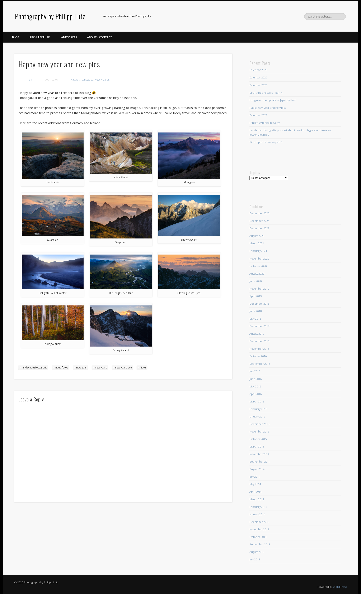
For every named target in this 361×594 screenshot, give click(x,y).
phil (30, 79)
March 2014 (256, 499)
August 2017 (256, 333)
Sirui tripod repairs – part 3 (265, 142)
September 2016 (259, 364)
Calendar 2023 (258, 85)
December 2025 (259, 213)
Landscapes (68, 37)
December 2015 (259, 424)
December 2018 (259, 303)
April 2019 (255, 296)
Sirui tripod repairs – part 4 (265, 93)
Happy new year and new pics (267, 108)
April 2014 (255, 491)
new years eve (123, 367)
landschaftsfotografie (34, 367)
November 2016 (259, 349)
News (143, 367)
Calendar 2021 (258, 115)
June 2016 (255, 379)
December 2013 (259, 522)
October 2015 (258, 439)
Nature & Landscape (82, 79)
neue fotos (61, 367)
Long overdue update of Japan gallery (272, 100)
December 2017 (259, 326)
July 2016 (254, 371)
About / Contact (99, 37)
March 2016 (256, 401)
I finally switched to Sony (264, 123)
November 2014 (259, 454)
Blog (15, 37)
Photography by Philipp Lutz (50, 16)
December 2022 (259, 228)
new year (81, 367)
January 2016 (257, 416)
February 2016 (258, 409)
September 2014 (259, 461)
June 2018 (255, 311)
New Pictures (102, 79)
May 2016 (255, 386)
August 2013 (256, 552)
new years (101, 367)
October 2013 (258, 537)
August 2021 (256, 236)
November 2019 (259, 288)
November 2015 (259, 431)
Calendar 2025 (258, 77)
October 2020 (258, 266)
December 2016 (259, 341)
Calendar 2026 (258, 70)
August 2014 (256, 469)
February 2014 (258, 507)
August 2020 (256, 273)
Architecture (39, 37)
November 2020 (259, 258)
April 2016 (255, 394)
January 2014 (257, 514)
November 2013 (259, 529)
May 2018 (255, 318)
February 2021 (258, 251)
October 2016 (258, 356)
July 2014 (254, 476)
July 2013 (254, 559)
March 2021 (256, 243)
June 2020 (255, 281)
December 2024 (259, 221)
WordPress (340, 587)
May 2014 (255, 484)
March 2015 (256, 446)
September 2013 (259, 544)
